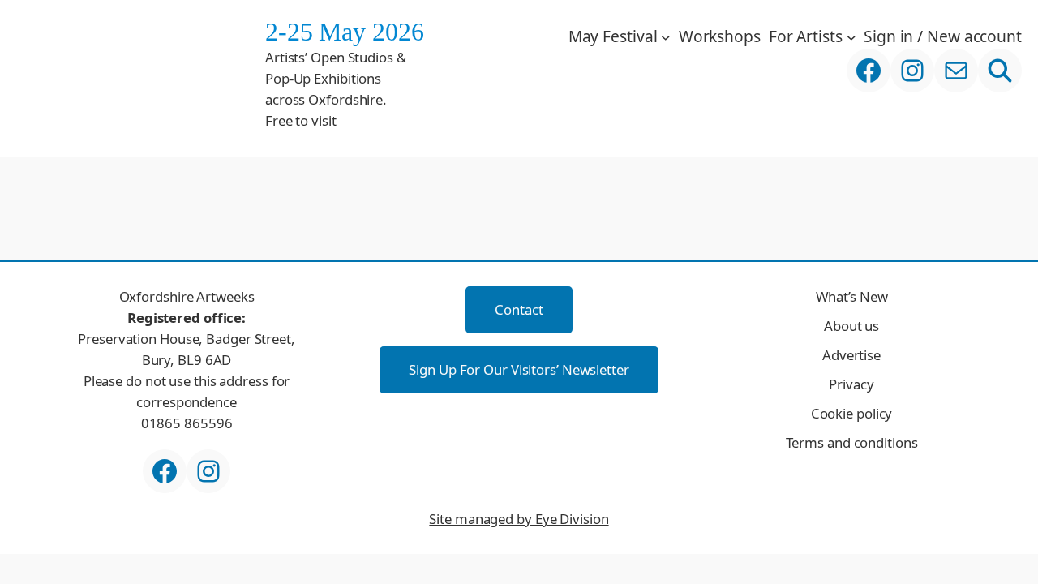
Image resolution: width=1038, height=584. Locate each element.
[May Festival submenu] (666, 36)
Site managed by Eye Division (518, 518)
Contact (519, 309)
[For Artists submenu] (851, 36)
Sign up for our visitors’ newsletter (518, 369)
